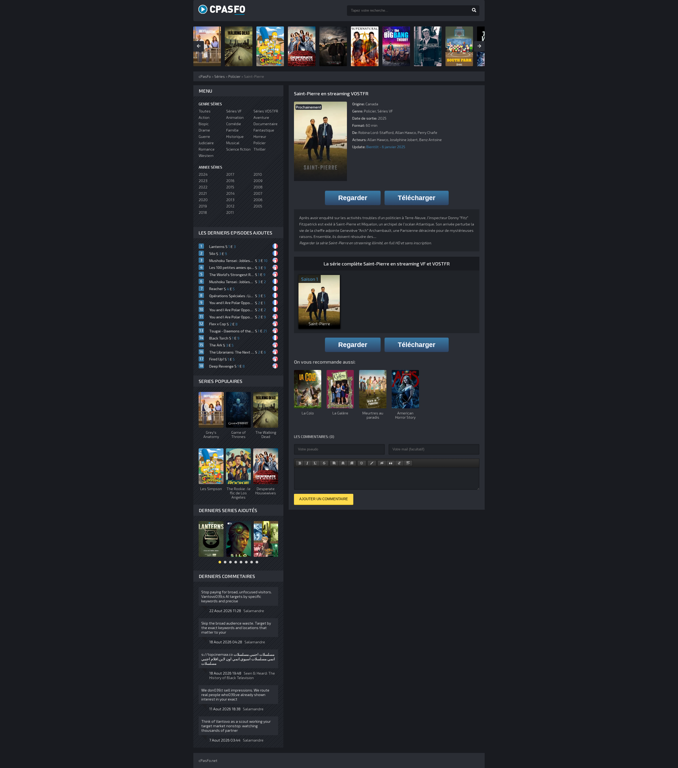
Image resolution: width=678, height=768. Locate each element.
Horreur (259, 136)
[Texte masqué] (381, 463)
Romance (207, 149)
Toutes (205, 111)
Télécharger (416, 197)
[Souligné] (315, 463)
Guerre (204, 136)
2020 (203, 199)
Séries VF (385, 111)
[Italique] (307, 463)
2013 (230, 199)
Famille (232, 130)
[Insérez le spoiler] (408, 463)
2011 (230, 212)
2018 (203, 212)
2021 (203, 193)
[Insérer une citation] (390, 463)
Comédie (233, 123)
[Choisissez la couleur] (371, 463)
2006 (257, 199)
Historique (235, 136)
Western (206, 155)
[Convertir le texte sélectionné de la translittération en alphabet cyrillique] (399, 463)
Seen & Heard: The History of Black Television (242, 675)
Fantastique (263, 130)
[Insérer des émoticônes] (361, 463)
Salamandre (253, 610)
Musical (232, 143)
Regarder (352, 197)
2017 (230, 174)
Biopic (204, 123)
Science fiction (238, 149)
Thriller (259, 149)
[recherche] (474, 10)
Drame (204, 130)
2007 (257, 193)
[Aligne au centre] (342, 463)
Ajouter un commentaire (323, 499)
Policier (370, 111)
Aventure (261, 117)
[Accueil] (227, 11)
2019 (203, 206)
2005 (257, 206)
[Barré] (324, 463)
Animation (235, 117)
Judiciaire (206, 143)
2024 (203, 174)
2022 (203, 187)
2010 (257, 174)
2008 (257, 187)
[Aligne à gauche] (334, 463)
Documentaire (265, 123)
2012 (230, 206)
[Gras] (300, 463)
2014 (230, 193)
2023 (203, 180)
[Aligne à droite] (351, 463)
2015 (230, 187)
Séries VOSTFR (265, 111)
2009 (257, 180)
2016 (230, 180)
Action (204, 117)
